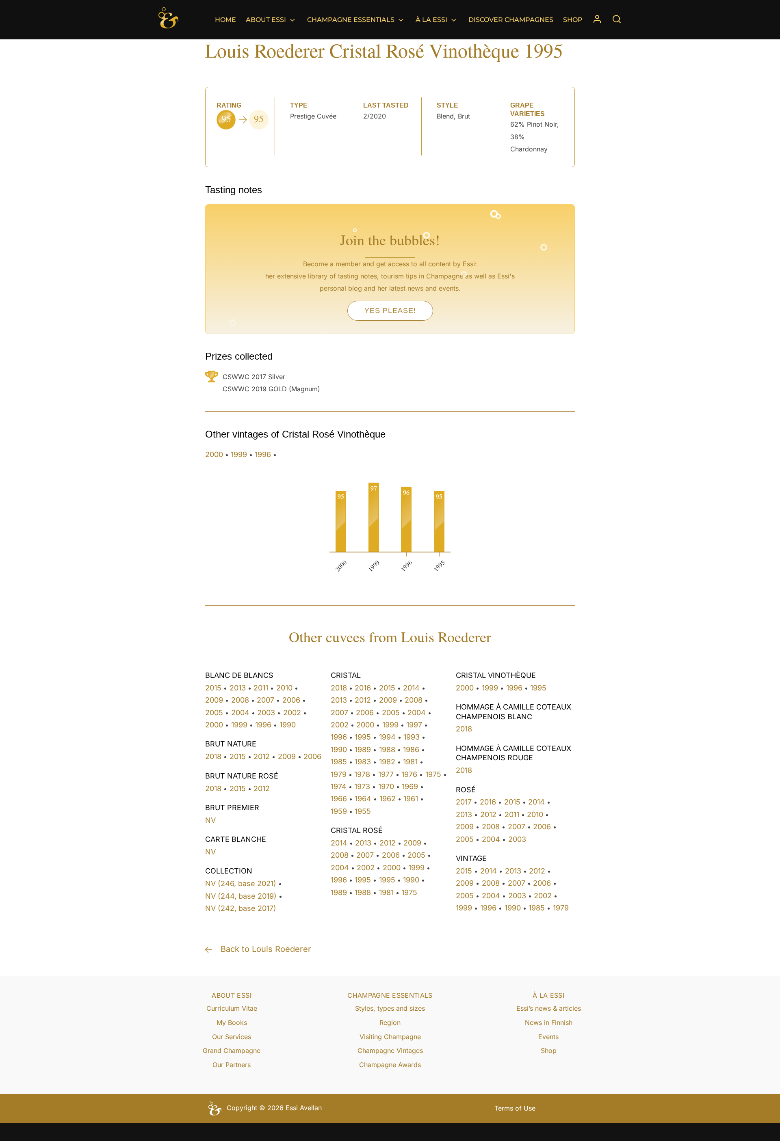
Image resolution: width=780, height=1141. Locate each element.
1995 (363, 737)
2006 (291, 700)
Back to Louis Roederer (266, 949)
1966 (339, 798)
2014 (411, 688)
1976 (409, 774)
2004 (240, 712)
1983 (363, 761)
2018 (213, 756)
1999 (239, 454)
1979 (339, 774)
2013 (238, 688)
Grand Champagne (231, 1050)
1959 (339, 811)
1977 (386, 774)
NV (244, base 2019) (241, 896)
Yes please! (390, 310)
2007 (265, 700)
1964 (363, 798)
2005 (214, 712)
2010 (284, 688)
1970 (386, 786)
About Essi (266, 20)
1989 (363, 749)
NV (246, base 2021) (240, 883)
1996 (263, 454)
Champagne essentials (350, 20)
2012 (262, 756)
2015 (213, 688)
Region (390, 1022)
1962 (387, 798)
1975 (433, 774)
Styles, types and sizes (390, 1008)
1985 (339, 761)
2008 (240, 700)
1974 (339, 786)
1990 (288, 724)
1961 (410, 798)
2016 (363, 688)
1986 (411, 749)
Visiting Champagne (390, 1037)
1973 (362, 786)
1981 (410, 761)
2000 (214, 454)
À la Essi (431, 20)
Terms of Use (514, 1108)
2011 (261, 688)
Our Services (231, 1037)
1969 (410, 786)
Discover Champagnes (510, 20)
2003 (266, 712)
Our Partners (231, 1065)
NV (210, 820)
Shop (573, 20)
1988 (387, 749)
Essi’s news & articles (548, 1008)
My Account (597, 19)
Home (225, 20)
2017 (464, 802)
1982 (387, 761)
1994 (387, 737)
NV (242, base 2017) (240, 908)
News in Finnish (548, 1022)
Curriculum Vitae (231, 1008)
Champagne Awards (390, 1065)
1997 (414, 724)
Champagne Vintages (390, 1050)
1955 (363, 811)
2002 (292, 712)
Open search (617, 19)
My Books (232, 1022)
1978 (362, 774)
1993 (411, 737)
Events (548, 1037)
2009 (214, 700)
